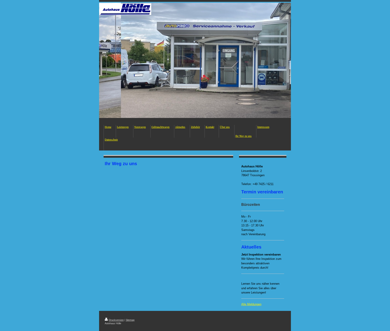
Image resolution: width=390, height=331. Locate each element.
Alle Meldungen (251, 304)
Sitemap (130, 320)
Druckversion (116, 320)
